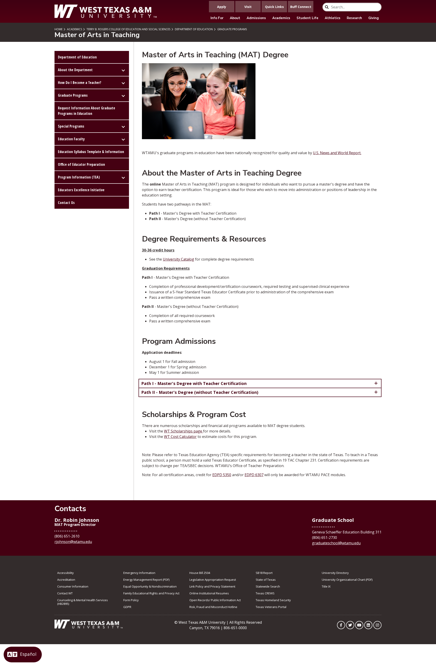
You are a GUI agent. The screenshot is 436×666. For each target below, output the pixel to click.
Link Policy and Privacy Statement (212, 586)
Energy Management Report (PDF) (146, 580)
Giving (373, 18)
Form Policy (131, 600)
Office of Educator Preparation (81, 164)
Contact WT (65, 593)
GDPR (127, 607)
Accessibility (65, 573)
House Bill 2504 (199, 573)
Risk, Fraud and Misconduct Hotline (213, 607)
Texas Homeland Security (273, 600)
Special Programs (71, 126)
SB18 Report (264, 573)
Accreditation (66, 580)
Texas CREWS (265, 593)
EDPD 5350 (221, 474)
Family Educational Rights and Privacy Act (151, 593)
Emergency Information (139, 573)
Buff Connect (300, 7)
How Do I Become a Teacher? (79, 82)
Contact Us (66, 202)
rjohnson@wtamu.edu (73, 541)
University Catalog (178, 259)
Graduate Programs (232, 29)
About (235, 18)
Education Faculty (71, 138)
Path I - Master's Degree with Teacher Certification (194, 383)
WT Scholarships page (183, 431)
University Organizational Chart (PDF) (347, 580)
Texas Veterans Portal (271, 607)
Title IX (326, 586)
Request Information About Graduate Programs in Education (86, 111)
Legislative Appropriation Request (212, 580)
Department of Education (193, 29)
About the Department (75, 69)
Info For (217, 18)
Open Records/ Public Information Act (215, 600)
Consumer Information (72, 586)
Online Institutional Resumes (209, 593)
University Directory (335, 573)
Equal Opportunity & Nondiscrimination (150, 586)
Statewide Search (268, 586)
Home (58, 29)
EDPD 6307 (254, 474)
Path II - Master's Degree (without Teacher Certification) (199, 392)
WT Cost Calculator (180, 436)
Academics (281, 18)
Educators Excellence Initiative (81, 189)
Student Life (307, 18)
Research (354, 18)
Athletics (332, 18)
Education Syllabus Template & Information (91, 151)
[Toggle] (123, 70)
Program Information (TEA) (79, 177)
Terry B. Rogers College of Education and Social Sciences (128, 29)
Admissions (256, 18)
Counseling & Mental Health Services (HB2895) (82, 602)
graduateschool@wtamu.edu (336, 542)
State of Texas (266, 580)
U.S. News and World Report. (337, 152)
